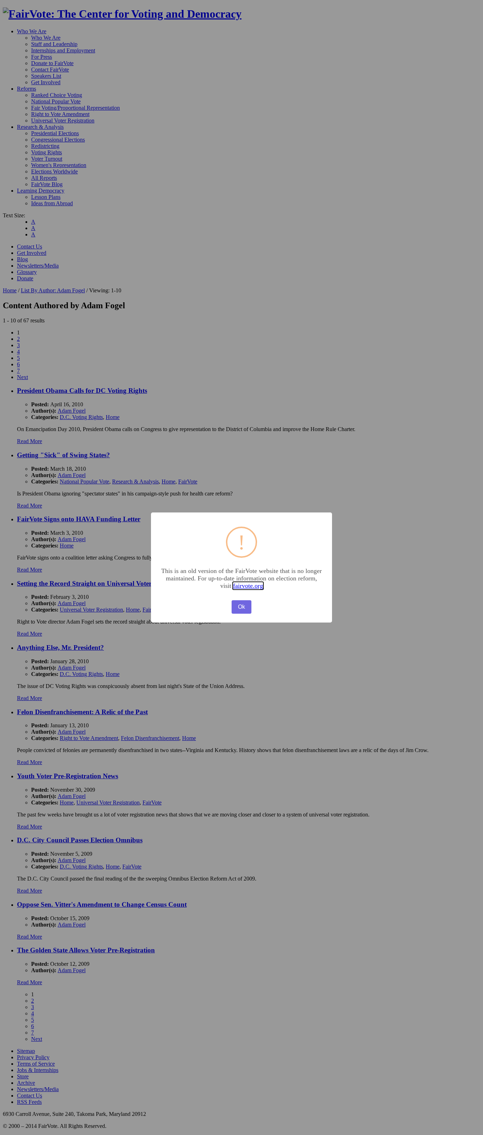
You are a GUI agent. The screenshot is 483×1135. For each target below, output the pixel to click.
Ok (241, 607)
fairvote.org (248, 585)
